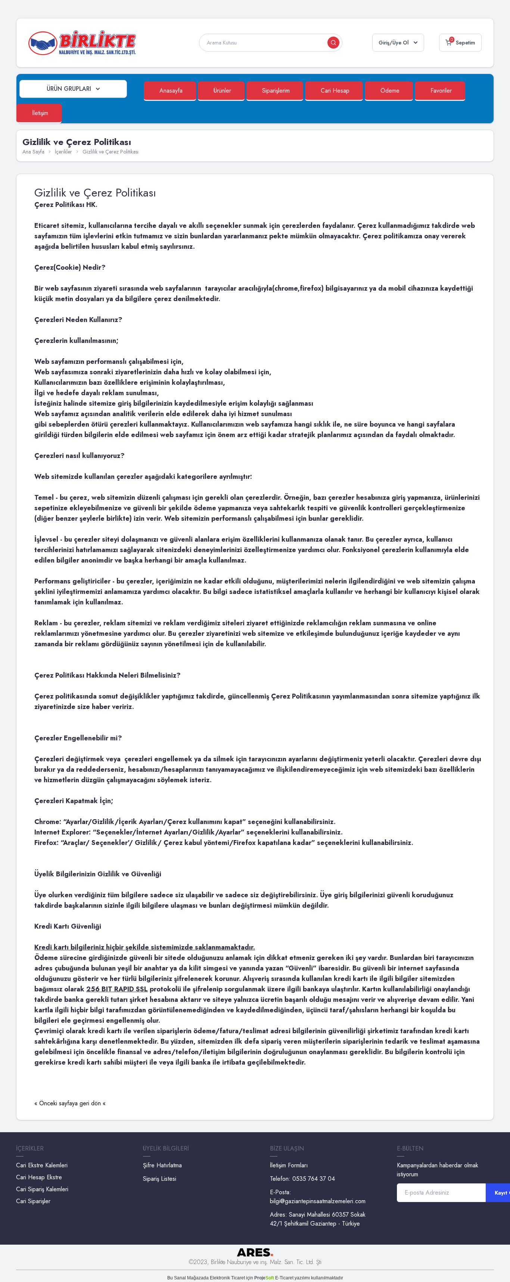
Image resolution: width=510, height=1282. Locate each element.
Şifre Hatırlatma (162, 1165)
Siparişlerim (276, 90)
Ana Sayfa (33, 151)
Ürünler (222, 90)
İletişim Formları (289, 1165)
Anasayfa (171, 90)
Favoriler (441, 90)
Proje (264, 1278)
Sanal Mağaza (188, 1278)
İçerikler (63, 151)
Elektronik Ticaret (227, 1278)
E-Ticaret (284, 1278)
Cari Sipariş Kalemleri (42, 1189)
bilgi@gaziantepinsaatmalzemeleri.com (318, 1201)
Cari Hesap (335, 90)
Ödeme (389, 90)
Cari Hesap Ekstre (39, 1177)
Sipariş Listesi (159, 1178)
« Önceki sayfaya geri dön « (70, 1103)
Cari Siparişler (33, 1201)
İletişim (40, 113)
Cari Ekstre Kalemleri (42, 1165)
